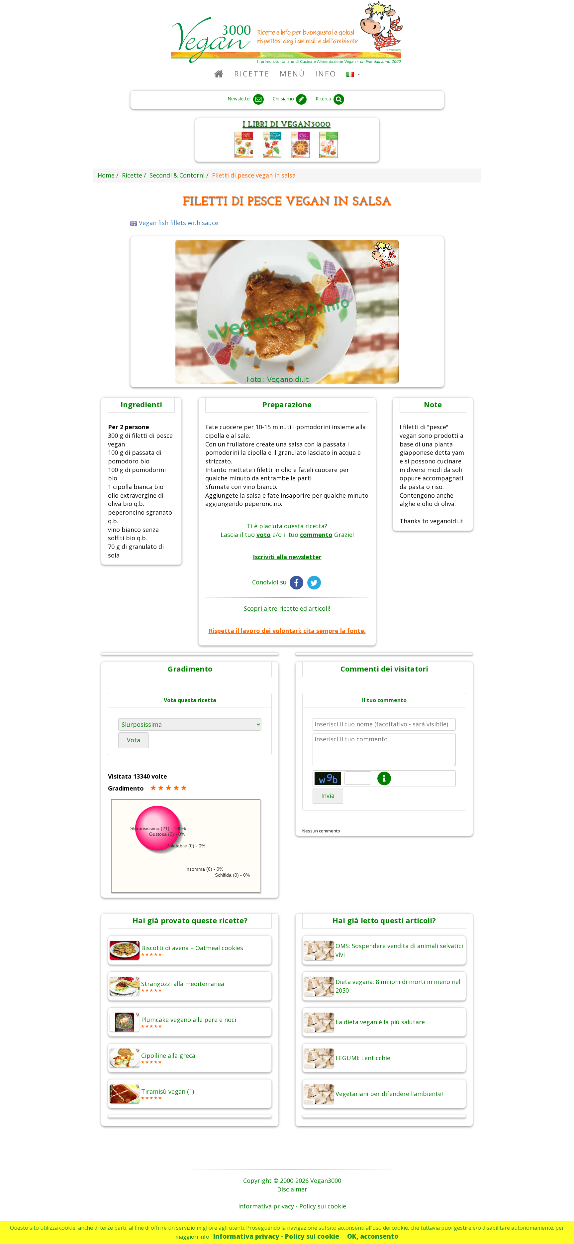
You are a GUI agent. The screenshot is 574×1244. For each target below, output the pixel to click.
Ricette (252, 73)
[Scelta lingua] (353, 73)
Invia (328, 796)
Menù (292, 73)
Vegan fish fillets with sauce (177, 223)
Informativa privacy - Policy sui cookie (276, 1236)
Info (325, 73)
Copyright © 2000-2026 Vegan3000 (292, 1180)
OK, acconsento (373, 1236)
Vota (133, 740)
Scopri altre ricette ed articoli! (287, 608)
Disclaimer (292, 1189)
